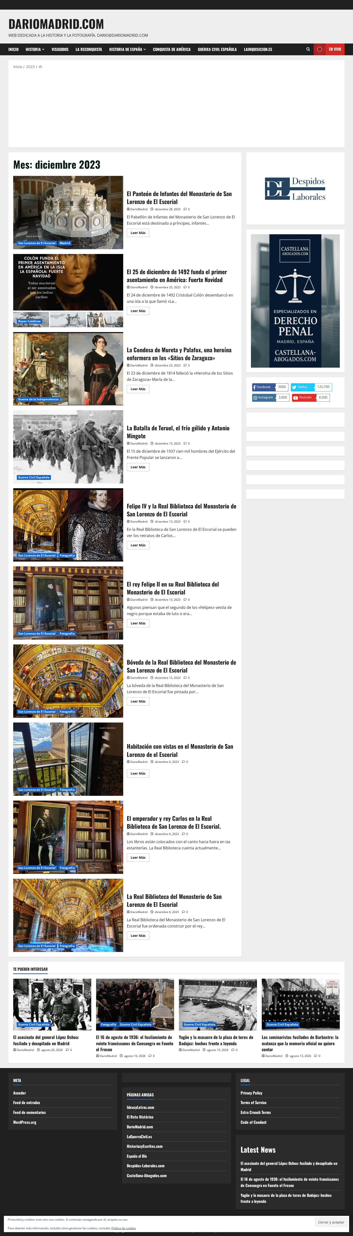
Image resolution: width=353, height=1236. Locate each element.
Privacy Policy (251, 1093)
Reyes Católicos (29, 321)
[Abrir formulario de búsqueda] (308, 49)
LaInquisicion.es (258, 49)
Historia (33, 49)
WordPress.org (24, 1122)
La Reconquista (89, 49)
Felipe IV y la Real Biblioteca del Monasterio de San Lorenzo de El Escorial (68, 525)
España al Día (137, 1156)
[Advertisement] (176, 108)
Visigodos (60, 49)
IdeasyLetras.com (140, 1107)
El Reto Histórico (140, 1117)
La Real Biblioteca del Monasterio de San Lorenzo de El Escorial (68, 915)
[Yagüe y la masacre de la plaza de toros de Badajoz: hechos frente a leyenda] (218, 1005)
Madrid (65, 243)
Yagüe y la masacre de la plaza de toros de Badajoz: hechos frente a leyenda (216, 1040)
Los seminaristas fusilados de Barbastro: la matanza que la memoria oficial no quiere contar (300, 1043)
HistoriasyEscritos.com (145, 1146)
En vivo (335, 49)
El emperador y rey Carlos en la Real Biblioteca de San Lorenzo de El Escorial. (68, 837)
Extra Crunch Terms (256, 1112)
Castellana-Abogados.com (147, 1175)
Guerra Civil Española (217, 49)
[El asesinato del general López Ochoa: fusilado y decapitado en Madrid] (52, 1005)
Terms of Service (254, 1102)
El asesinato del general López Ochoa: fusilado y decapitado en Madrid (46, 1040)
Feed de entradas (26, 1102)
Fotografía (67, 555)
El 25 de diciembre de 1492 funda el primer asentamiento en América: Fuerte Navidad (68, 290)
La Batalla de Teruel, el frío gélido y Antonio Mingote (68, 446)
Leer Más (140, 233)
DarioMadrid (138, 209)
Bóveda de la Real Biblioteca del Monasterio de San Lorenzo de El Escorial (68, 681)
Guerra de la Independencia (38, 399)
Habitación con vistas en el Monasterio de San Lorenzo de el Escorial (68, 759)
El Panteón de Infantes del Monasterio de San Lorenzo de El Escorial (68, 212)
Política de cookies (123, 1228)
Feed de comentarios (29, 1112)
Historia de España (125, 49)
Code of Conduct (254, 1122)
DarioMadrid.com (56, 23)
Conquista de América (172, 49)
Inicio (13, 49)
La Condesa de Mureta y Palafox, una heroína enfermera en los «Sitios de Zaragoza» (68, 368)
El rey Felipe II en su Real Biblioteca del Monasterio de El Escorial (68, 603)
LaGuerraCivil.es (139, 1136)
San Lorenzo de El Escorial (37, 243)
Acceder (19, 1093)
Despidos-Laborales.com (145, 1165)
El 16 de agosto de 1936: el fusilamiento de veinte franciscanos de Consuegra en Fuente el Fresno (134, 1043)
